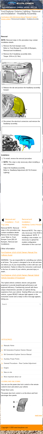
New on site (8, 372)
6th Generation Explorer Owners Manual (17, 350)
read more (38, 415)
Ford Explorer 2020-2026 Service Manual (13, 17)
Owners (20, 7)
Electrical (28, 17)
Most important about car (12, 377)
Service (27, 7)
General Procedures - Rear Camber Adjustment (20, 363)
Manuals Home (9, 345)
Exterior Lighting (5, 19)
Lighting (34, 17)
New (31, 7)
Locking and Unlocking (10, 381)
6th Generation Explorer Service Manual (17, 354)
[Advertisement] (21, 27)
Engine (6, 368)
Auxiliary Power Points (11, 359)
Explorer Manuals (9, 7)
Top (35, 7)
